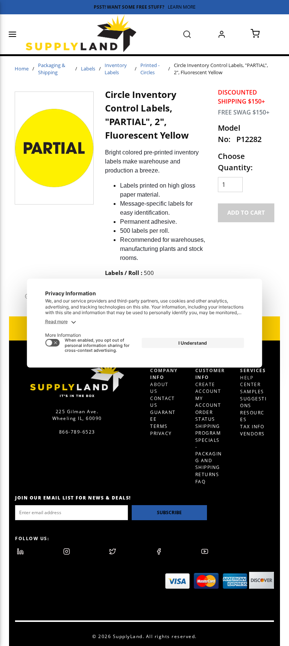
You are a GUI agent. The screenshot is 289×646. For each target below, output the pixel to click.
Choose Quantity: (235, 162)
